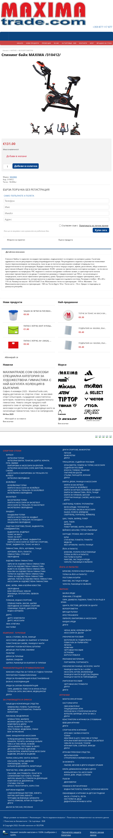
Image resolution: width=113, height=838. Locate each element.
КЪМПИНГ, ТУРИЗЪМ (14, 632)
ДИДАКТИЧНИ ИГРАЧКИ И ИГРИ (78, 801)
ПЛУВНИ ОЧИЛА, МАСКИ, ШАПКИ (22, 603)
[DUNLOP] (70, 419)
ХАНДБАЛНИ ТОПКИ (16, 514)
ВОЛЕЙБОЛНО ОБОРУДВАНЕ (20, 493)
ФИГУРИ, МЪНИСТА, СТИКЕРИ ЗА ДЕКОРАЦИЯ (27, 778)
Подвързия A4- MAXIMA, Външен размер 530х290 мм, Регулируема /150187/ (93, 328)
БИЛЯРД (67, 524)
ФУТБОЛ (9, 455)
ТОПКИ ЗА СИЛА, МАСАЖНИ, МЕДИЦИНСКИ (27, 691)
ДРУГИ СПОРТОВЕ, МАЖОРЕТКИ (76, 449)
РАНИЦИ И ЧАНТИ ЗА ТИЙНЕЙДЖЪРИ (80, 677)
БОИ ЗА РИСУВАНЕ (16, 731)
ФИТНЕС (13, 50)
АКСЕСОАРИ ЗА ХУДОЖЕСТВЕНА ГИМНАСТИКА (28, 581)
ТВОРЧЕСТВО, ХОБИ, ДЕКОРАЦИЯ (20, 770)
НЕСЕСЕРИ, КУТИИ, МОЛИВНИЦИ (78, 672)
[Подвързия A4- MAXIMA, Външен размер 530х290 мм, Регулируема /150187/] (68, 330)
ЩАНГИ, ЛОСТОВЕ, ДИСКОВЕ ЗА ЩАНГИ (80, 605)
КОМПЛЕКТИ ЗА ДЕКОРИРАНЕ (20, 781)
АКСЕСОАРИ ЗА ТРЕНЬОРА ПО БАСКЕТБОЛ (26, 505)
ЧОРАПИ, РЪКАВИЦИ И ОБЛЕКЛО (78, 562)
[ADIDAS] (96, 372)
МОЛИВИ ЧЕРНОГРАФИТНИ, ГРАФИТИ (24, 709)
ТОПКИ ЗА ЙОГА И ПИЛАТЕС (76, 554)
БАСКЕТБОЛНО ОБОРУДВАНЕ (20, 507)
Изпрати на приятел (16, 240)
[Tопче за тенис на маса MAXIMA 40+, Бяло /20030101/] (68, 315)
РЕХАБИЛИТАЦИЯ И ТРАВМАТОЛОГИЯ (23, 667)
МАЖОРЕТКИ (69, 455)
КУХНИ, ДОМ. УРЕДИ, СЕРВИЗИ (77, 775)
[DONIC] (96, 419)
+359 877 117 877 (102, 27)
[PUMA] (70, 379)
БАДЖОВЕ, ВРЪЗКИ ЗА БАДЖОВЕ (21, 754)
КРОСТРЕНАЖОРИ (70, 615)
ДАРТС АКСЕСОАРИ (16, 620)
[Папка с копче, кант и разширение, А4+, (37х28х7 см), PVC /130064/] (13, 330)
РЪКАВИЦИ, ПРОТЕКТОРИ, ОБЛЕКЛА (23, 593)
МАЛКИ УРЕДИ (69, 593)
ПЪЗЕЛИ (66, 779)
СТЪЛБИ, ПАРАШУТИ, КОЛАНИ (77, 475)
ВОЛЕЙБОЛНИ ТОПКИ (17, 485)
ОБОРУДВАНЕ (13, 556)
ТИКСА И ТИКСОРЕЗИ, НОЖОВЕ (21, 744)
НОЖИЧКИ (68, 647)
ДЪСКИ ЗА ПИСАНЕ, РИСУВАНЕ (19, 807)
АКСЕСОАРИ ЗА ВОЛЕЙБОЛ (76, 487)
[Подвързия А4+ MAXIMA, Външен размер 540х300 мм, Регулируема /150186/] (68, 345)
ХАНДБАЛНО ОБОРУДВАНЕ (19, 522)
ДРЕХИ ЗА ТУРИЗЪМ (14, 656)
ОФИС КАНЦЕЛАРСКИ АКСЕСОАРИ (21, 735)
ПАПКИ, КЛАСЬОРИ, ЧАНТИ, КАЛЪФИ (22, 758)
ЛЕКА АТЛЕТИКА (13, 624)
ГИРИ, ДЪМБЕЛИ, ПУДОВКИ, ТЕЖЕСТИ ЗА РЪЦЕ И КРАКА (83, 600)
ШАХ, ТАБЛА (69, 522)
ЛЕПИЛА (67, 645)
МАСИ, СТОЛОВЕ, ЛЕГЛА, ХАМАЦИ (21, 637)
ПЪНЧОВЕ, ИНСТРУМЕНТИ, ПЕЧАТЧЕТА (25, 773)
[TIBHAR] (70, 405)
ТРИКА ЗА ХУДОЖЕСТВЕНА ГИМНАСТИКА (25, 576)
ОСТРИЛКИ (69, 652)
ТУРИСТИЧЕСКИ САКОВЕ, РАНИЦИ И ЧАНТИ (25, 643)
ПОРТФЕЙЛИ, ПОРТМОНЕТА (76, 662)
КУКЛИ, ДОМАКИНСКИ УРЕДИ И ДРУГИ (79, 769)
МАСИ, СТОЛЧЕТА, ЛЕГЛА (75, 796)
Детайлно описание (15, 252)
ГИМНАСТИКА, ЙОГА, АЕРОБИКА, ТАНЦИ (23, 548)
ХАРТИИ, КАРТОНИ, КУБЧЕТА (20, 795)
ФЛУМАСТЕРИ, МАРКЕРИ (18, 719)
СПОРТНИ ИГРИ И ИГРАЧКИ (75, 730)
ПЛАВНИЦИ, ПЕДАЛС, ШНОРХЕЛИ (22, 608)
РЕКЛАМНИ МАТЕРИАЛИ (73, 659)
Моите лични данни (97, 833)
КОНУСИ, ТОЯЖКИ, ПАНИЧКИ (76, 470)
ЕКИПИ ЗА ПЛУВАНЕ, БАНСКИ (77, 495)
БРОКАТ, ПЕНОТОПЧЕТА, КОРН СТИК (23, 786)
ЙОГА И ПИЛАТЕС (70, 548)
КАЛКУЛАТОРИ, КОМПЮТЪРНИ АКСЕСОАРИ (26, 751)
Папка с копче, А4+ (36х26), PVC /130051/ (38, 341)
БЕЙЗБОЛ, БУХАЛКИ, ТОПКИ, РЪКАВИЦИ (80, 530)
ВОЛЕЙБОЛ (11, 482)
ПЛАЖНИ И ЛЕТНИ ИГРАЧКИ (75, 786)
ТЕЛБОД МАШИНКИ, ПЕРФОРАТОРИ (23, 739)
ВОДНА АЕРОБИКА (16, 611)
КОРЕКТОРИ (13, 712)
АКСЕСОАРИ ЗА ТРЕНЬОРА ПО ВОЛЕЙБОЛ (26, 490)
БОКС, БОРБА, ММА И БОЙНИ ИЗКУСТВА (23, 585)
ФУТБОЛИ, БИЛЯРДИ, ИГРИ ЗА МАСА (80, 713)
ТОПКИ (67, 735)
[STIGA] (96, 405)
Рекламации (35, 817)
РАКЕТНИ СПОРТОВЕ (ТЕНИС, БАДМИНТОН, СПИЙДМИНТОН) (24, 527)
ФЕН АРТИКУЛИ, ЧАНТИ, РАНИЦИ (78, 545)
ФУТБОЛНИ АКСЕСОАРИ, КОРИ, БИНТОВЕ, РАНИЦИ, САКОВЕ (29, 469)
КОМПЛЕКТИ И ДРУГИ (17, 724)
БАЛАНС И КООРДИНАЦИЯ (17, 681)
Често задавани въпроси (54, 817)
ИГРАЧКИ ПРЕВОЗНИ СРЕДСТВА (76, 752)
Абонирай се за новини (15, 418)
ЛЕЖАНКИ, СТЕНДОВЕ (72, 596)
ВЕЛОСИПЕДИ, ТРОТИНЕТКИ (76, 507)
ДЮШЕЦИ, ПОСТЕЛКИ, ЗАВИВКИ (20, 650)
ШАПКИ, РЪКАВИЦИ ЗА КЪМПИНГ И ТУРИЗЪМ (26, 663)
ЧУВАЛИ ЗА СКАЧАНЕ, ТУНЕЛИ (77, 743)
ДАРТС (9, 615)
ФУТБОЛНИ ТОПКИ (16, 458)
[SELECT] (96, 392)
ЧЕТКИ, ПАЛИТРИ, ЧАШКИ (19, 726)
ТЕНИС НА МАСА (15, 534)
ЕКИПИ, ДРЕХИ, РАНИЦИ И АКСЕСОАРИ (80, 481)
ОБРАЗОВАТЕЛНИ (71, 706)
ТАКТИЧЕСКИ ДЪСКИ (73, 472)
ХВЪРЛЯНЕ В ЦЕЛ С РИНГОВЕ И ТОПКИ (81, 738)
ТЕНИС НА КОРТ (14, 537)
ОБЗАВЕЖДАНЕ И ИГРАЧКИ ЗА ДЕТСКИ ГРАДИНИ (84, 793)
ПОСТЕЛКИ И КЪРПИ (73, 557)
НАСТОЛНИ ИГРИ (70, 703)
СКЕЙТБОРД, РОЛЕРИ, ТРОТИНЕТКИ (78, 504)
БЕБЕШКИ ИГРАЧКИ (71, 722)
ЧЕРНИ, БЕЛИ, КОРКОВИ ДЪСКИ (77, 630)
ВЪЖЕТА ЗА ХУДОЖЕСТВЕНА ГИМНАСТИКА (26, 569)
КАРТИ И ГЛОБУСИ (72, 655)
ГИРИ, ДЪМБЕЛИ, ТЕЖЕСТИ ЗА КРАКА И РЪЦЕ (27, 689)
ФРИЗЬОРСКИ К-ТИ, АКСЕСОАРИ (78, 772)
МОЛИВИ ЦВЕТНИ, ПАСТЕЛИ (20, 721)
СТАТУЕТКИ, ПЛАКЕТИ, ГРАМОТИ (78, 540)
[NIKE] (96, 379)
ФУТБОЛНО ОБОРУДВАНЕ (19, 478)
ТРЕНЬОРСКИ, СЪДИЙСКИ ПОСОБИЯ (78, 462)
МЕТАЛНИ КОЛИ (71, 755)
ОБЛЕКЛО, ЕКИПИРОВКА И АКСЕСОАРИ (80, 618)
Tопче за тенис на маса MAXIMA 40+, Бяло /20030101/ (93, 313)
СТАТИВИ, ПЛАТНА (16, 783)
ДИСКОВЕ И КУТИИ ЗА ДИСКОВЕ (21, 749)
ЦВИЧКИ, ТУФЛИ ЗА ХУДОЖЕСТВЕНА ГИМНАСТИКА (30, 579)
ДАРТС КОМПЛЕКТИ (16, 618)
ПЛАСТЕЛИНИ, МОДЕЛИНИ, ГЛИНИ (23, 729)
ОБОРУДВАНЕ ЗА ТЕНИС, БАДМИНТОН (24, 539)
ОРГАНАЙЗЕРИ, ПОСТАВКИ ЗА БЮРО (23, 746)
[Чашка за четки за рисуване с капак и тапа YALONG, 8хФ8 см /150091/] (13, 315)
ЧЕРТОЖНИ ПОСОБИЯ (73, 650)
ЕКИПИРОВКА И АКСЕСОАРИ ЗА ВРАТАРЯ (25, 465)
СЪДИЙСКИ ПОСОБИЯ (73, 467)
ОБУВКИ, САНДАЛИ (14, 659)
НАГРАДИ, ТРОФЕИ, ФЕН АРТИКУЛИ (78, 534)
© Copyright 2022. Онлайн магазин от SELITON (23, 825)
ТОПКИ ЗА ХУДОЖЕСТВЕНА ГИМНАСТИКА (26, 574)
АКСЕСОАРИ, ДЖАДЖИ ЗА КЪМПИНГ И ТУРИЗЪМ (27, 640)
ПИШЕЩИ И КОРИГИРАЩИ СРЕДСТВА (22, 703)
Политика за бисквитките (15, 821)
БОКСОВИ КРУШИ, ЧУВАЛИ (19, 591)
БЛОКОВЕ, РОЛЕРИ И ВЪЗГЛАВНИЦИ (80, 552)
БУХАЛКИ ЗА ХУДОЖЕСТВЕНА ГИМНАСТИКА (26, 571)
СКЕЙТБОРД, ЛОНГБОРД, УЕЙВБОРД (79, 514)
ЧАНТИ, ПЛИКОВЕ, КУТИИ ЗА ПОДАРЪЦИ (25, 800)
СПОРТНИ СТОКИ (12, 450)
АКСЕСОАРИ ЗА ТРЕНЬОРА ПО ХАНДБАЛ (25, 519)
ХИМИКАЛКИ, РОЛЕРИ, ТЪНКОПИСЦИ (24, 707)
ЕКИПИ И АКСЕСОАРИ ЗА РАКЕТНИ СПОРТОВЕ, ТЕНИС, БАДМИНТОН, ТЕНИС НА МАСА (27, 543)
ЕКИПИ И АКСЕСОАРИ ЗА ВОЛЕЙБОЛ (23, 488)
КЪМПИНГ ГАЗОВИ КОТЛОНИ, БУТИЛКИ (23, 646)
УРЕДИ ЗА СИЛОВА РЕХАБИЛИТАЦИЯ (22, 685)
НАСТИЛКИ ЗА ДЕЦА (73, 799)
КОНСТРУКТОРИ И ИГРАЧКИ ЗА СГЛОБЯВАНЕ (82, 719)
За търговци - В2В (37, 821)
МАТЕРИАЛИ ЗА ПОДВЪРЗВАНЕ (77, 640)
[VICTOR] (96, 399)
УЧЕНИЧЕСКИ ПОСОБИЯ (73, 636)
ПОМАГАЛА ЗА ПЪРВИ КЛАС (76, 642)
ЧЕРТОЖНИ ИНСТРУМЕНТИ (76, 684)
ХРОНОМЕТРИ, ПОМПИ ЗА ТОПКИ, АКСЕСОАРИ (84, 465)
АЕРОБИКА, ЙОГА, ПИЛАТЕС (20, 551)
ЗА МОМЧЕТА (68, 762)
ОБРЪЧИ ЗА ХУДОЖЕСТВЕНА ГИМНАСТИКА (26, 564)
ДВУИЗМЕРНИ (70, 782)
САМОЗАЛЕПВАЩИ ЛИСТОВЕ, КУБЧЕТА (25, 793)
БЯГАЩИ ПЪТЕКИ (70, 612)
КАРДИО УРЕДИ (69, 621)
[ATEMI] (70, 392)
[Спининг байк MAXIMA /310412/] (56, 119)
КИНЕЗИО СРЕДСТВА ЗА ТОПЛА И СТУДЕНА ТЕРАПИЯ (29, 672)
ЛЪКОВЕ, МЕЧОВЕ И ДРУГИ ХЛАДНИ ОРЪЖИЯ (83, 765)
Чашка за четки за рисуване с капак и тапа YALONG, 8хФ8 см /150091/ (38, 311)
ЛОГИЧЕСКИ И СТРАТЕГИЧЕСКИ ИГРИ (80, 711)
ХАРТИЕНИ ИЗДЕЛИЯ (15, 790)
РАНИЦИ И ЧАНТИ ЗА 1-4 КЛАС (77, 669)
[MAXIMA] (70, 372)
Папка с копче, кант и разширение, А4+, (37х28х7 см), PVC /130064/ (38, 326)
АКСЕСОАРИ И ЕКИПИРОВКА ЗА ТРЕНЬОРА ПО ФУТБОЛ (27, 474)
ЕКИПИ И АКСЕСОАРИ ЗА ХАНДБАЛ (23, 517)
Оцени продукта (65, 240)
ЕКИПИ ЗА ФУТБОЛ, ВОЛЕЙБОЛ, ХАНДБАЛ (82, 490)
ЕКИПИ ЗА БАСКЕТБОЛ (73, 485)
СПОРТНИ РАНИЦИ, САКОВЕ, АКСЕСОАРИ (82, 497)
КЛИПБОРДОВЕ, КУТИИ (17, 763)
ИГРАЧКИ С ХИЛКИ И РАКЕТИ (76, 733)
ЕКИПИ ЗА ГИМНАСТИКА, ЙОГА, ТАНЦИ (81, 492)
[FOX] (96, 412)
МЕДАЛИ (68, 542)
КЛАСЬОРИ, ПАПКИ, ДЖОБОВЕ (21, 761)
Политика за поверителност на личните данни (88, 817)
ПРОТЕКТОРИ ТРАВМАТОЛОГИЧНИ (21, 675)
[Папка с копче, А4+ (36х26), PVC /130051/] (13, 345)
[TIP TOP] (70, 399)
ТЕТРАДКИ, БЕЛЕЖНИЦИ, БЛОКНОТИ (23, 798)
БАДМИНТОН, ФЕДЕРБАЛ (18, 532)
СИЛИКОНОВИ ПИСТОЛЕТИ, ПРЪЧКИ (24, 776)
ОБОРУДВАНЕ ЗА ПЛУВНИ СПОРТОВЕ (24, 606)
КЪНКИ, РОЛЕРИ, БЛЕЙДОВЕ (76, 512)
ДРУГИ (10, 596)
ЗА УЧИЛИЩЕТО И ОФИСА (17, 699)
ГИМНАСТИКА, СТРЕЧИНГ (19, 554)
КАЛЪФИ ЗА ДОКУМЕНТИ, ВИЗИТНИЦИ (24, 766)
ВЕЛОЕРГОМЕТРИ (26, 50)
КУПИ (66, 537)
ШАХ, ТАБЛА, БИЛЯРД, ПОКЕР (75, 518)
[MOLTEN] (96, 386)
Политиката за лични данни (93, 225)
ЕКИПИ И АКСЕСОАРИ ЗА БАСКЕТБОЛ (24, 502)
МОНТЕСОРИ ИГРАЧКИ (72, 699)
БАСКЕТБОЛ (11, 497)
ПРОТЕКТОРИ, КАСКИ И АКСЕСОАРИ (79, 509)
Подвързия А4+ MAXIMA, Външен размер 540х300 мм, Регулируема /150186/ (93, 343)
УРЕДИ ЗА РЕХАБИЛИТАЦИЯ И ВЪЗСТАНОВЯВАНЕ (27, 678)
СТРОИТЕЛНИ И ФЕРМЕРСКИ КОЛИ (79, 758)
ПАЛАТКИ (10, 653)
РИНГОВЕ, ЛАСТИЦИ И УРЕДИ (77, 559)
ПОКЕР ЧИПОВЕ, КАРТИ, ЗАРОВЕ (78, 527)
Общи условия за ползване (16, 817)
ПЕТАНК (67, 453)
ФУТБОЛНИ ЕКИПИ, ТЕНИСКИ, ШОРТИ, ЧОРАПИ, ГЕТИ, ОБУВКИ (28, 461)
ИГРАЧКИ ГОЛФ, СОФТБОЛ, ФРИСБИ (79, 745)
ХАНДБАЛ (10, 511)
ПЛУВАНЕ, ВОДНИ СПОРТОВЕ (19, 600)
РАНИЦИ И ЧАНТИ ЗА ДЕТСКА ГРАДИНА (81, 674)
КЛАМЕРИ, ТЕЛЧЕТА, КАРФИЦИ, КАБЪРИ (25, 741)
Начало (6, 50)
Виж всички (8, 421)
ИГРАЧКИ (64, 694)
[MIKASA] (70, 386)
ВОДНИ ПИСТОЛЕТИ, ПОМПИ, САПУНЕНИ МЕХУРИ (86, 789)
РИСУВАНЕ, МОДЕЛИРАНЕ (17, 716)
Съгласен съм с (85, 225)
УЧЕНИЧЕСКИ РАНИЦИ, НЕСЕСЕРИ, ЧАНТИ (81, 666)
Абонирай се (11, 357)
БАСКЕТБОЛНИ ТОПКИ (17, 500)
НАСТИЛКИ (11, 627)
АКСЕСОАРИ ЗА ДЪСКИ (74, 633)
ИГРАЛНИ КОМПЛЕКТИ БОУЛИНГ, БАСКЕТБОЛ (84, 740)
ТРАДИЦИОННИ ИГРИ (73, 708)
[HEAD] (70, 412)
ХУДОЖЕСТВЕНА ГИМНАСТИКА (19, 560)
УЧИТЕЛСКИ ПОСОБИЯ (72, 681)
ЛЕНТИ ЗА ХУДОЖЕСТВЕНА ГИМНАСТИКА (26, 566)
